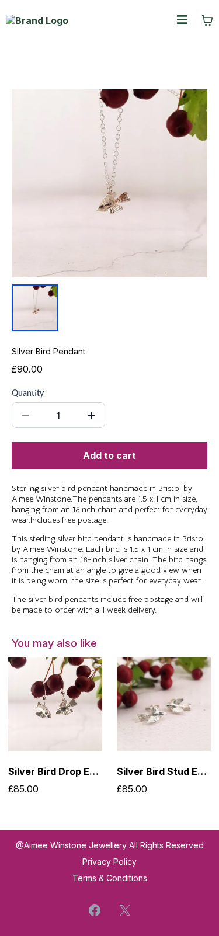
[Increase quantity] (91, 415)
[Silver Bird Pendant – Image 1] (35, 307)
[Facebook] (94, 910)
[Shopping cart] (207, 20)
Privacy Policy (109, 862)
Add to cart (109, 455)
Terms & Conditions (109, 878)
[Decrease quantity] (25, 415)
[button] (182, 20)
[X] (125, 910)
